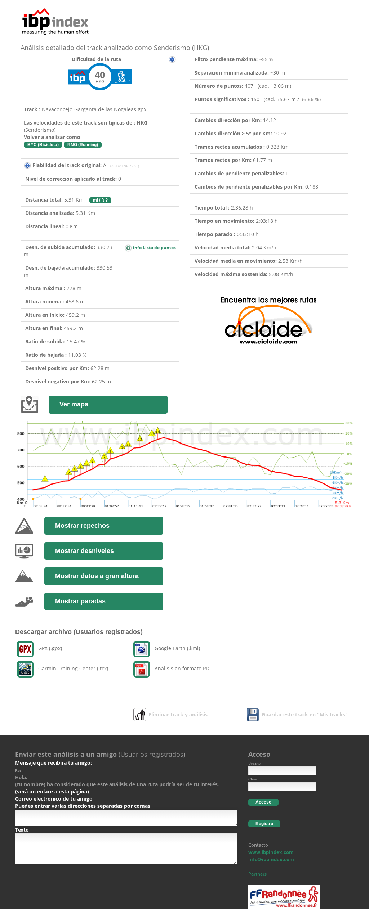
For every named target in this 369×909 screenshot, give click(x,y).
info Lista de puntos (154, 247)
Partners (257, 874)
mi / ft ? (100, 200)
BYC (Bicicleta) (43, 144)
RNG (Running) (82, 144)
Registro (264, 823)
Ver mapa (73, 404)
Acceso (263, 802)
